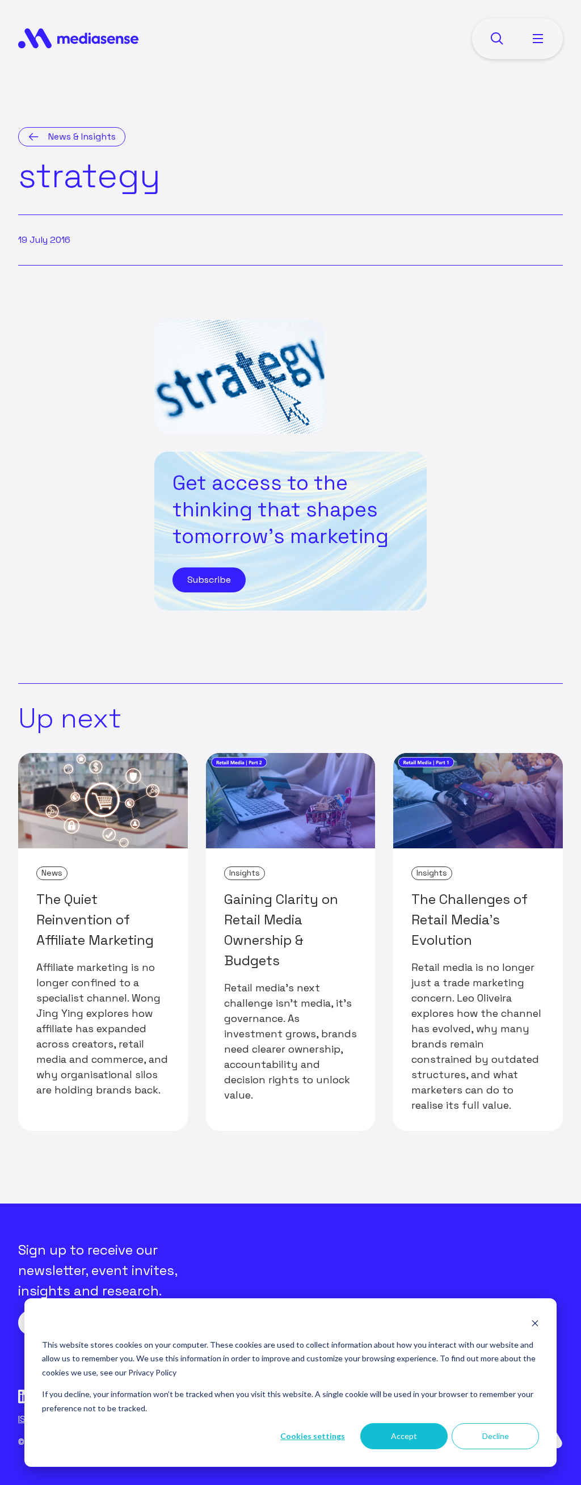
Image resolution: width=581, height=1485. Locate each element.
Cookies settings (312, 1436)
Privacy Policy (152, 1372)
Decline (495, 1436)
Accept (404, 1436)
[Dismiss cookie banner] (535, 1323)
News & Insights (82, 136)
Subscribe (209, 580)
